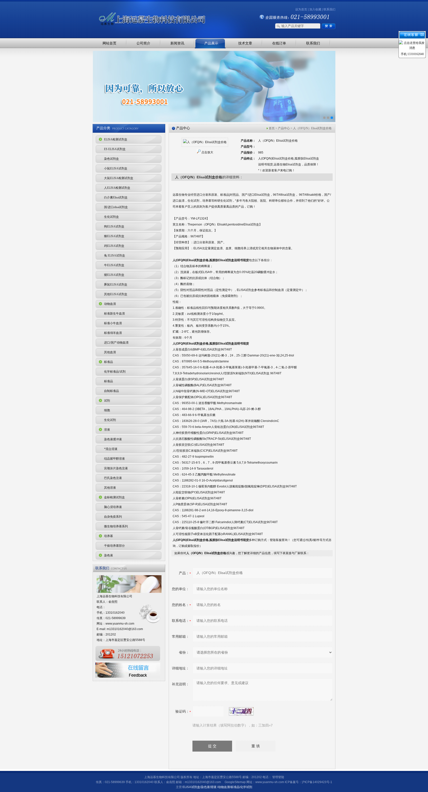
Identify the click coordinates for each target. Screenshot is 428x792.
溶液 (107, 429)
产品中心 (284, 128)
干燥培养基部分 (114, 545)
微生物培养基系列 (116, 526)
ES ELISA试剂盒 (115, 149)
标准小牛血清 (113, 323)
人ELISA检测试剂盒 (117, 188)
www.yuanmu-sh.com (120, 623)
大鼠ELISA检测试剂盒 (118, 178)
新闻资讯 (177, 43)
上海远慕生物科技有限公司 (145, 10)
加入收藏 (315, 9)
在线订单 (279, 43)
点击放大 (207, 152)
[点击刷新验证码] (241, 711)
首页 (272, 128)
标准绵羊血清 (113, 333)
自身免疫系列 (113, 516)
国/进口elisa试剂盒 (116, 207)
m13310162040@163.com (125, 629)
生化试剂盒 (111, 217)
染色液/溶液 (208, 787)
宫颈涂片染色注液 (116, 468)
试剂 (107, 400)
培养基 (108, 536)
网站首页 (109, 43)
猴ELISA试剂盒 (114, 236)
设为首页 (301, 9)
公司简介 (143, 43)
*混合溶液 (110, 449)
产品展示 (211, 43)
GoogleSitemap (235, 782)
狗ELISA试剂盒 (114, 226)
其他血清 (110, 352)
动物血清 (110, 304)
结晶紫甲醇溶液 (114, 458)
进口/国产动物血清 (116, 342)
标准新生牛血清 (114, 313)
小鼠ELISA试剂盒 (115, 168)
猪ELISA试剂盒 (114, 275)
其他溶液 (110, 487)
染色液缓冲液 (113, 439)
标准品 (108, 362)
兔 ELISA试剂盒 (114, 255)
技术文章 (245, 43)
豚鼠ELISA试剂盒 (115, 284)
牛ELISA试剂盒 (114, 265)
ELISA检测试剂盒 (115, 139)
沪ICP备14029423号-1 (317, 782)
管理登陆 (278, 777)
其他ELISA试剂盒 (115, 294)
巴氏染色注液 (113, 478)
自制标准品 (111, 391)
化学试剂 (246, 787)
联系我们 (329, 9)
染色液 (108, 555)
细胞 (107, 410)
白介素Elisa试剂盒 (116, 197)
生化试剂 (110, 420)
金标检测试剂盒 (114, 497)
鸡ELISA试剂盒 (114, 246)
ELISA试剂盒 (191, 787)
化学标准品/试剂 (115, 371)
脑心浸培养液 (113, 507)
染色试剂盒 (111, 158)
